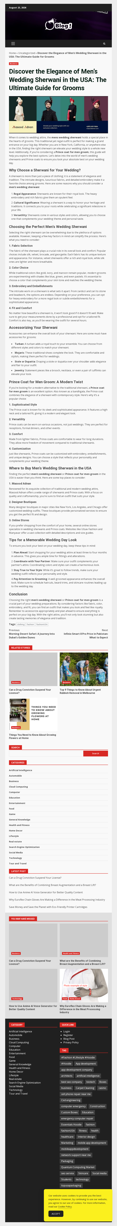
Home (12, 53)
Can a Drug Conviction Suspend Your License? (33, 669)
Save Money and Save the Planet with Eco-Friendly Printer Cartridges (48, 907)
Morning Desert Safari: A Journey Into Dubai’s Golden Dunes (32, 633)
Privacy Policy (71, 1042)
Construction (97, 1106)
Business (14, 64)
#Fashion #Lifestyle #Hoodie (78, 1057)
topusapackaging (71, 1185)
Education (14, 797)
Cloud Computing (18, 786)
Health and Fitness (19, 825)
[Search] (104, 44)
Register (68, 1035)
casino (102, 1088)
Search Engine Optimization (24, 847)
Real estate (15, 841)
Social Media (16, 852)
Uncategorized (26, 53)
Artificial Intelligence (20, 770)
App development (86, 1063)
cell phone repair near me (76, 1094)
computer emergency (73, 1106)
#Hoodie (66, 1063)
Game (12, 814)
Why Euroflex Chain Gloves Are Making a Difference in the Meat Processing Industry (57, 899)
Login (66, 1031)
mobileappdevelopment (74, 1149)
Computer (14, 792)
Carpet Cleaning (85, 1088)
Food (11, 808)
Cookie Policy (65, 1206)
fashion (30, 624)
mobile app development (92, 1142)
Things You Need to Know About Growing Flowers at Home (33, 714)
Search (15, 747)
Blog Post (68, 1038)
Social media (99, 1173)
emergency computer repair (77, 1118)
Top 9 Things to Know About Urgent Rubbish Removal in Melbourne (84, 669)
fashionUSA (41, 624)
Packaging (67, 1161)
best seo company (71, 1082)
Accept (56, 1213)
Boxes (102, 1082)
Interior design (86, 1136)
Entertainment (17, 803)
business (66, 1088)
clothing (20, 624)
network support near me (76, 1155)
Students (66, 1179)
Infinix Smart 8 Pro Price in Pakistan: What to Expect (86, 633)
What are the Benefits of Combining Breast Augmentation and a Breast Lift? (52, 885)
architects (66, 1075)
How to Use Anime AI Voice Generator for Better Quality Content (46, 892)
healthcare (67, 1136)
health (94, 1130)
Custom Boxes (69, 1112)
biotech (90, 1082)
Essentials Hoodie (71, 1124)
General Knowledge (19, 819)
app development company (76, 1069)
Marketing (67, 1142)
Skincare (83, 1173)
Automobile (15, 775)
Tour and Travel (18, 863)
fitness (83, 1130)
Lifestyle (14, 836)
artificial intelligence (88, 1075)
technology (82, 1179)
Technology (15, 858)
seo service (67, 1173)
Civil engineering (70, 1100)
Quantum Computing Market (77, 1167)
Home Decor (15, 830)
